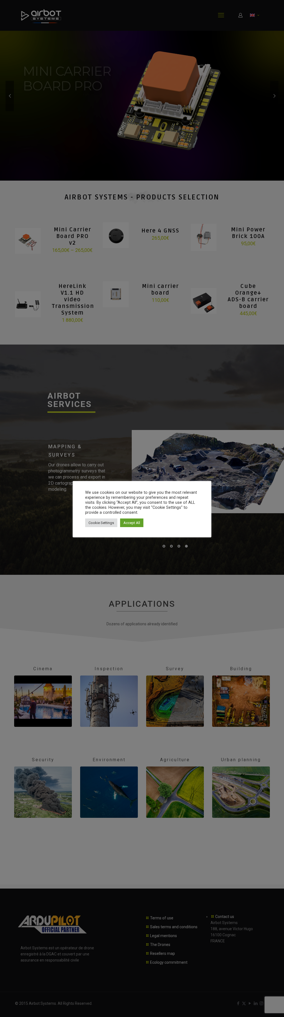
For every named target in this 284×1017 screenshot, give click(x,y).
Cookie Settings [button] (101, 523)
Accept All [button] (131, 523)
